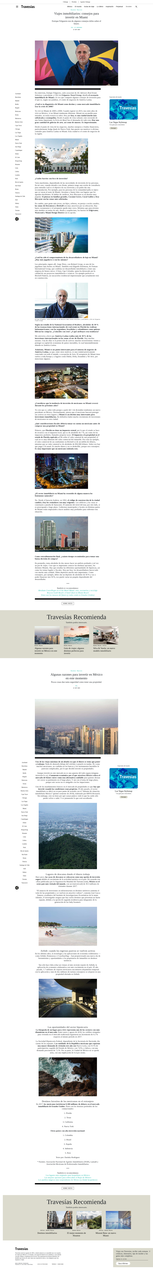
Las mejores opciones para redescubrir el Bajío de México (67, 1177)
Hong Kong (18, 161)
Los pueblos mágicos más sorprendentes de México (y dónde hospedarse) (67, 1180)
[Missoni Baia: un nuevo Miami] (105, 1220)
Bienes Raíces (76, 10)
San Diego (18, 146)
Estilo (104, 645)
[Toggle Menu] (17, 6)
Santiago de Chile (20, 196)
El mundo (78, 6)
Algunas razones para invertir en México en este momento (46, 651)
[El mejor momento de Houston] (76, 1220)
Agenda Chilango (85, 2)
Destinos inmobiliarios (47, 1233)
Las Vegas (18, 132)
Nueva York (18, 143)
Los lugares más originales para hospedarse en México (68, 1175)
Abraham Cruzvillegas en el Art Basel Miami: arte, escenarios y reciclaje (67, 590)
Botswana (18, 111)
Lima (16, 168)
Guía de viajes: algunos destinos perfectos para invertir (74, 651)
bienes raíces (67, 603)
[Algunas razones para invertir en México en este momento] (47, 635)
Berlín (17, 104)
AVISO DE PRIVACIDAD (42, 1264)
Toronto (17, 210)
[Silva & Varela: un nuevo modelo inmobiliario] (105, 635)
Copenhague (18, 150)
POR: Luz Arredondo (76, 27)
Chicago (17, 129)
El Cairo (17, 157)
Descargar (113, 128)
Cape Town (18, 125)
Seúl (16, 200)
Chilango (65, 2)
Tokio (16, 207)
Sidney (17, 203)
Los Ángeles (18, 136)
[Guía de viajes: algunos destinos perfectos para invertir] (76, 635)
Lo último (100, 6)
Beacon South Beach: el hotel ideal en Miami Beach (68, 593)
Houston (17, 164)
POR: (76, 686)
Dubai (17, 154)
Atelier (42, 1230)
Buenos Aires (19, 122)
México (69, 6)
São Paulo (18, 185)
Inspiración (109, 6)
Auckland (18, 93)
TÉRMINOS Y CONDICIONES (57, 1264)
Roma (17, 189)
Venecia (17, 192)
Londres (17, 175)
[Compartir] (17, 219)
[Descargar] (123, 109)
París (16, 178)
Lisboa (17, 171)
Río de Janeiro (19, 182)
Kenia (17, 115)
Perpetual (119, 6)
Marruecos (18, 118)
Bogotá (17, 108)
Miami (17, 139)
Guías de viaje (89, 6)
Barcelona (18, 97)
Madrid (17, 100)
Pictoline (74, 2)
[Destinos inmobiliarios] (47, 1220)
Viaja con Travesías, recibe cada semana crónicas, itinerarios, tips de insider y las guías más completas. (132, 1253)
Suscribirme (123, 1263)
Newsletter (129, 6)
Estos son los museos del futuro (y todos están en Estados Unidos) (67, 595)
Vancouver (18, 214)
